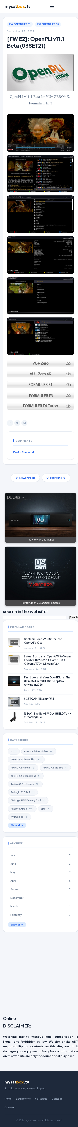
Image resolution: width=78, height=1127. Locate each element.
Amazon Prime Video (38, 751)
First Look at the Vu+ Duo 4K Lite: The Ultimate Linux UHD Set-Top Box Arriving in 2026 (47, 681)
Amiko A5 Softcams (24, 784)
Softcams (41, 1098)
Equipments (23, 1098)
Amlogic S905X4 (22, 792)
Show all (15, 825)
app (45, 808)
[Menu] (52, 6)
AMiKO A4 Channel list (25, 775)
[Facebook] (10, 423)
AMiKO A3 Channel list (26, 759)
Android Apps (21, 808)
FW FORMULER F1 (19, 24)
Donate (9, 1107)
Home (8, 1098)
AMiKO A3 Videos (55, 767)
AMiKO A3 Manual (22, 767)
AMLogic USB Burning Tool (27, 800)
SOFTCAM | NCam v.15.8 (39, 698)
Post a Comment (23, 451)
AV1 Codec (19, 816)
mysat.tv (18, 6)
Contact (57, 1098)
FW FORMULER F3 (48, 24)
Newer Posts (27, 477)
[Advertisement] (39, 975)
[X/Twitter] (17, 423)
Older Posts (54, 477)
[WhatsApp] (24, 423)
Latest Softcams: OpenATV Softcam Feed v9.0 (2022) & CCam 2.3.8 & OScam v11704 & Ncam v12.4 (47, 660)
